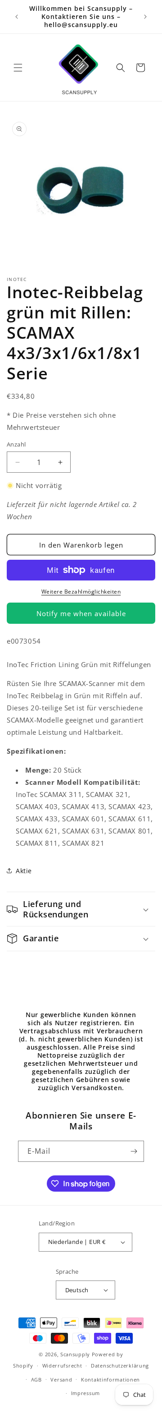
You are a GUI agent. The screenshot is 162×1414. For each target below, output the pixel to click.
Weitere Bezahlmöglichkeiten (81, 591)
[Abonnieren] (134, 1151)
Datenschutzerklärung (120, 1365)
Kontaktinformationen (110, 1379)
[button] (18, 68)
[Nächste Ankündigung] (145, 17)
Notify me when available (81, 613)
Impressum (85, 1393)
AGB (36, 1379)
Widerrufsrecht (62, 1365)
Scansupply (75, 1354)
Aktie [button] (24, 870)
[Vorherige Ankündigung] (17, 17)
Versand (61, 1379)
